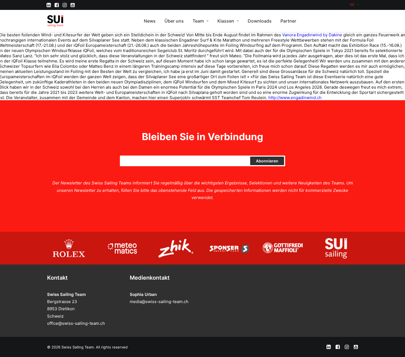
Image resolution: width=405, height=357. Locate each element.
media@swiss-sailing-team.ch (159, 301)
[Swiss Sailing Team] (55, 21)
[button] (49, 5)
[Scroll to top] (394, 346)
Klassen (225, 21)
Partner (288, 21)
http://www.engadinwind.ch (295, 97)
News (150, 21)
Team (198, 21)
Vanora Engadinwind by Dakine (312, 34)
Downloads (260, 21)
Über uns (174, 21)
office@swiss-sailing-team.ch (76, 323)
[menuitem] (354, 4)
